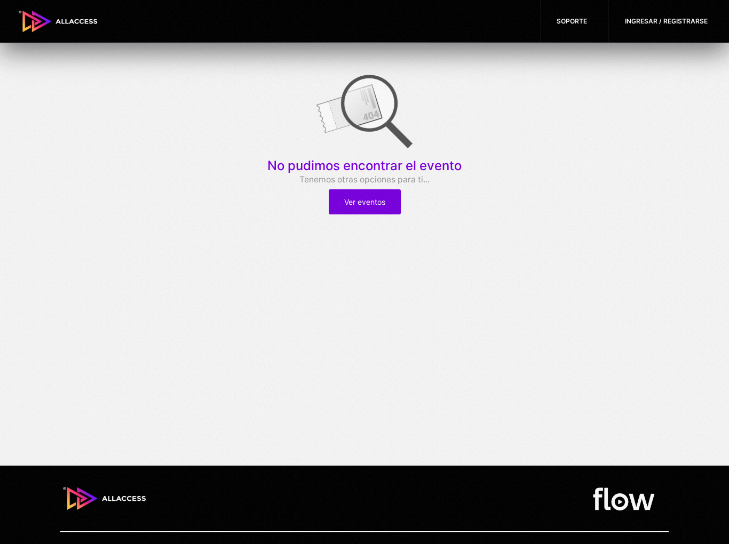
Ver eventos (364, 201)
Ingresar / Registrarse (666, 21)
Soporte (572, 21)
